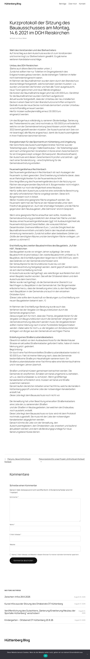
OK (46, 656)
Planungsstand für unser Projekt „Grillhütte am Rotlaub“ (62, 459)
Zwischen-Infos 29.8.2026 (17, 597)
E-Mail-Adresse (15, 534)
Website (12, 544)
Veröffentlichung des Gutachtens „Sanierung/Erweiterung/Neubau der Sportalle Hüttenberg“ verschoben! (39, 611)
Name (12, 524)
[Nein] (87, 654)
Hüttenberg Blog (12, 3)
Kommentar (14, 497)
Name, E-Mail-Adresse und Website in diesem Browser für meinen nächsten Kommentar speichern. (45, 554)
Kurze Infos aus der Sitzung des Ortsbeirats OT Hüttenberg (33, 604)
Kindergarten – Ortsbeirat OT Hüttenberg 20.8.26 (28, 620)
